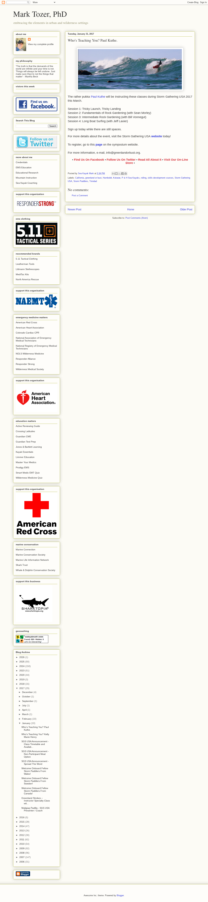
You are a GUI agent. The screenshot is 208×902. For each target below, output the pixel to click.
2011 (22, 839)
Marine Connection (25, 549)
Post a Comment (80, 195)
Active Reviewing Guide (28, 426)
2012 (22, 835)
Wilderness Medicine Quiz (29, 477)
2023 (22, 670)
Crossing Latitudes (25, 431)
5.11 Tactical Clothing (27, 258)
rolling (143, 178)
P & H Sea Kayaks (131, 178)
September (28, 701)
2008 (22, 852)
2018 (22, 684)
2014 (22, 826)
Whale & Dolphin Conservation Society (35, 570)
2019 (22, 679)
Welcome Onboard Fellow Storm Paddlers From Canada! (34, 791)
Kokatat (116, 178)
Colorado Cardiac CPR (27, 332)
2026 (22, 657)
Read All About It (150, 159)
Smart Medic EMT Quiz (28, 472)
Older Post (186, 209)
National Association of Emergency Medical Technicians (33, 339)
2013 (22, 830)
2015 (22, 821)
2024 (22, 666)
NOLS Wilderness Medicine (30, 353)
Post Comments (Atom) (136, 218)
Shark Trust (22, 565)
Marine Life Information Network (32, 560)
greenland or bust (93, 178)
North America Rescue (27, 279)
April (24, 710)
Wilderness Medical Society (30, 369)
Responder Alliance (26, 359)
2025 (22, 661)
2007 (22, 857)
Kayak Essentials (24, 452)
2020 (22, 675)
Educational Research (27, 172)
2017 (22, 688)
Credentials (21, 162)
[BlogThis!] (116, 173)
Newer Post (74, 209)
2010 (22, 844)
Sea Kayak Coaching (26, 183)
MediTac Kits (22, 274)
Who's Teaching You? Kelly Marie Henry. (35, 735)
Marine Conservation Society (30, 554)
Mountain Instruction (26, 177)
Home (130, 209)
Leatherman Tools (25, 264)
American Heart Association (30, 327)
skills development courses (160, 178)
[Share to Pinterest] (125, 173)
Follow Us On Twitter (121, 159)
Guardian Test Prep (26, 441)
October (26, 696)
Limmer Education (25, 457)
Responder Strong (25, 364)
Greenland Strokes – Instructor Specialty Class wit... (35, 801)
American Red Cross (26, 322)
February (27, 718)
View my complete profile (41, 44)
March (25, 714)
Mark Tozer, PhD (40, 13)
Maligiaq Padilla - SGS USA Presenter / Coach (35, 809)
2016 (22, 817)
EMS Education (24, 167)
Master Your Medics (26, 462)
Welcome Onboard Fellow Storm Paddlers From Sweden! (34, 781)
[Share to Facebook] (122, 173)
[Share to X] (119, 173)
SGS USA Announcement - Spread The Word (35, 762)
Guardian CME (23, 436)
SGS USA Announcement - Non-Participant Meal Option (35, 754)
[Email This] (113, 173)
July (24, 705)
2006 (22, 861)
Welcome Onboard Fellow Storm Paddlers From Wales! (34, 771)
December (27, 692)
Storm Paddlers (80, 181)
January (26, 723)
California (79, 178)
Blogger (120, 895)
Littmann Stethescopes (27, 269)
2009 (22, 848)
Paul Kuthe (98, 96)
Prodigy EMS (22, 467)
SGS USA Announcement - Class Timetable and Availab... (35, 744)
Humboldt (107, 178)
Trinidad (93, 181)
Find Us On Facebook (89, 159)
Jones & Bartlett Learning (29, 447)
